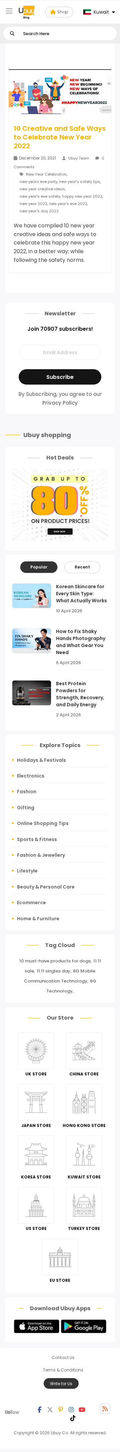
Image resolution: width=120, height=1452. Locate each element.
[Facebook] (39, 1409)
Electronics (30, 775)
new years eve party (38, 181)
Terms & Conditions (63, 1370)
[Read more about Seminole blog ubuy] (26, 12)
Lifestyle (27, 870)
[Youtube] (82, 1409)
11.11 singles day (53, 971)
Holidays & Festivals (41, 760)
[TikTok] (73, 1417)
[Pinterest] (60, 1409)
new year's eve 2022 (68, 203)
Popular (38, 567)
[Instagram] (71, 1409)
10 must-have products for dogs (55, 961)
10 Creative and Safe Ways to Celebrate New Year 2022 (60, 137)
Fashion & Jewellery (41, 855)
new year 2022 (33, 203)
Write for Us (61, 1383)
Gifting (25, 807)
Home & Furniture (38, 918)
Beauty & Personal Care (46, 887)
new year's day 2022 (39, 211)
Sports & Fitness (37, 839)
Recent (82, 567)
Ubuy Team (78, 158)
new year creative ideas (42, 189)
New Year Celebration (46, 174)
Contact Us (63, 1357)
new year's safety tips (79, 181)
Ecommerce (31, 902)
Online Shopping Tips (43, 823)
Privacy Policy (60, 402)
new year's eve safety (40, 196)
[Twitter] (50, 1409)
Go (12, 33)
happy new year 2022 (82, 196)
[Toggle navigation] (9, 11)
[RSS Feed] (105, 1409)
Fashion (26, 791)
